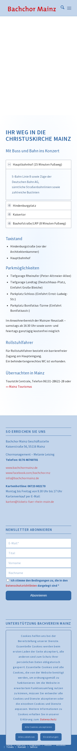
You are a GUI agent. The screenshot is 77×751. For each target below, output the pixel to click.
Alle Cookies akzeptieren (38, 726)
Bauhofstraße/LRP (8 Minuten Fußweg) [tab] (39, 223)
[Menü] (69, 8)
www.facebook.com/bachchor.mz (28, 473)
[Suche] (60, 8)
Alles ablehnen (26, 736)
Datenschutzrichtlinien (21, 585)
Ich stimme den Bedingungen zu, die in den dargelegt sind (37, 583)
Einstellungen (51, 736)
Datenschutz (48, 719)
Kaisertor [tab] (19, 214)
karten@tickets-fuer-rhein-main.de (30, 502)
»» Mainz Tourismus (19, 386)
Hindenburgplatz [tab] (24, 205)
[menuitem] (60, 8)
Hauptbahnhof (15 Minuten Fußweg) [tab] (37, 164)
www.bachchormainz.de (22, 468)
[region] (38, 184)
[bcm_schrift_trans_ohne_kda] (32, 8)
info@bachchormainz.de (22, 478)
